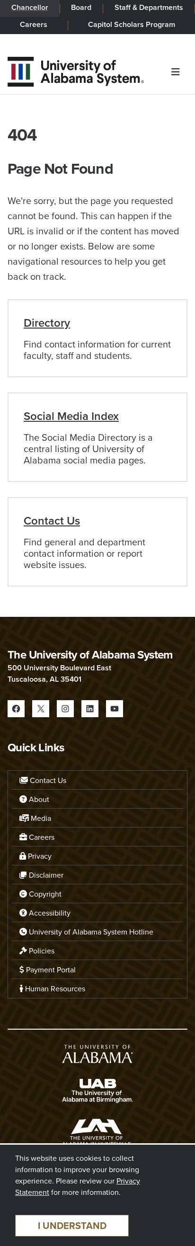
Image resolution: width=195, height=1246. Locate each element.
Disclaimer (45, 875)
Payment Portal (50, 969)
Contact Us (52, 520)
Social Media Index (71, 416)
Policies (40, 950)
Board (81, 7)
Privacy (39, 856)
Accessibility (49, 913)
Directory (47, 322)
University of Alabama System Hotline (90, 931)
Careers (33, 24)
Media (40, 818)
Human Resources (54, 988)
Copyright (44, 894)
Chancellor (29, 7)
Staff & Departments (149, 7)
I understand (72, 1225)
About (38, 799)
